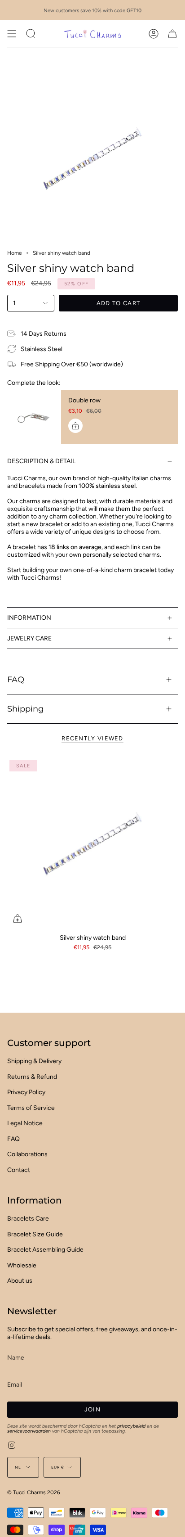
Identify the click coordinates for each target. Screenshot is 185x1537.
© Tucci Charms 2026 (33, 1492)
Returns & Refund (32, 1077)
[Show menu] (11, 33)
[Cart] (172, 33)
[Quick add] (17, 918)
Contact (18, 1170)
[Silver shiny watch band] (92, 843)
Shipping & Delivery (34, 1061)
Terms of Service (31, 1108)
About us (19, 1281)
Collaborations (27, 1154)
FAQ (15, 679)
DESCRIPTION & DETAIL (41, 461)
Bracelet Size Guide (35, 1234)
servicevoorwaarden (29, 1431)
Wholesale (21, 1265)
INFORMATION (29, 618)
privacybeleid (131, 1426)
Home (14, 253)
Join (92, 1409)
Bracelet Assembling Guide (45, 1249)
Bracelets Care (28, 1218)
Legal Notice (25, 1123)
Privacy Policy (26, 1092)
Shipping (25, 708)
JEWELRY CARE (29, 638)
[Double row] (34, 417)
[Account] (153, 33)
